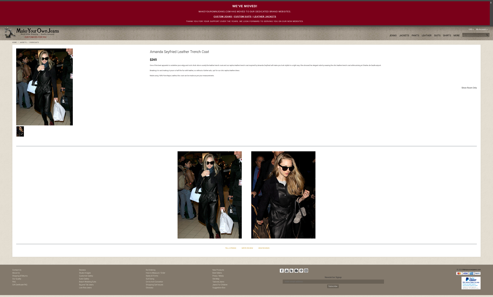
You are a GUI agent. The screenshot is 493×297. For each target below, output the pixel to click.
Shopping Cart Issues (154, 285)
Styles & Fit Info (152, 276)
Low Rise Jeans (85, 288)
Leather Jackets (265, 17)
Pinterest (301, 271)
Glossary (149, 288)
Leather (427, 35)
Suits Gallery (84, 279)
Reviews (82, 270)
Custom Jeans (223, 17)
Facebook (282, 271)
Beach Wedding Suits (87, 282)
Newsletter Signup (333, 277)
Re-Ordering (150, 270)
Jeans (393, 35)
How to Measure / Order (155, 273)
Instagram (306, 271)
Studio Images (85, 273)
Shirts (447, 35)
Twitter (291, 271)
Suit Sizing (150, 279)
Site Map (215, 279)
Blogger (296, 271)
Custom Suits (243, 17)
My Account (481, 29)
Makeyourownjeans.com (471, 269)
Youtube (287, 271)
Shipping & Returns (20, 276)
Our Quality (16, 279)
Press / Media (218, 276)
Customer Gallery (86, 276)
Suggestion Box (218, 288)
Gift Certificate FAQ (19, 285)
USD (470, 29)
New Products (218, 270)
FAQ (14, 282)
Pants (415, 35)
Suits (437, 35)
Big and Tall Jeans (86, 285)
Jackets (404, 35)
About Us (16, 273)
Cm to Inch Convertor (154, 282)
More (457, 35)
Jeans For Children (219, 285)
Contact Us (16, 270)
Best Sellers (217, 273)
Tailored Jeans (218, 282)
